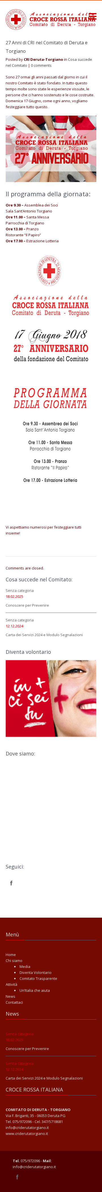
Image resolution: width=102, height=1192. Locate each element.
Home (11, 954)
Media (25, 966)
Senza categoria (20, 590)
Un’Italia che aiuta (35, 990)
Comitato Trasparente (38, 978)
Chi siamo (14, 960)
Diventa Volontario (36, 972)
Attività (11, 984)
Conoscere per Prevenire (27, 605)
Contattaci (14, 1002)
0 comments (41, 65)
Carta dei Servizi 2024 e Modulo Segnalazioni (44, 634)
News (10, 996)
